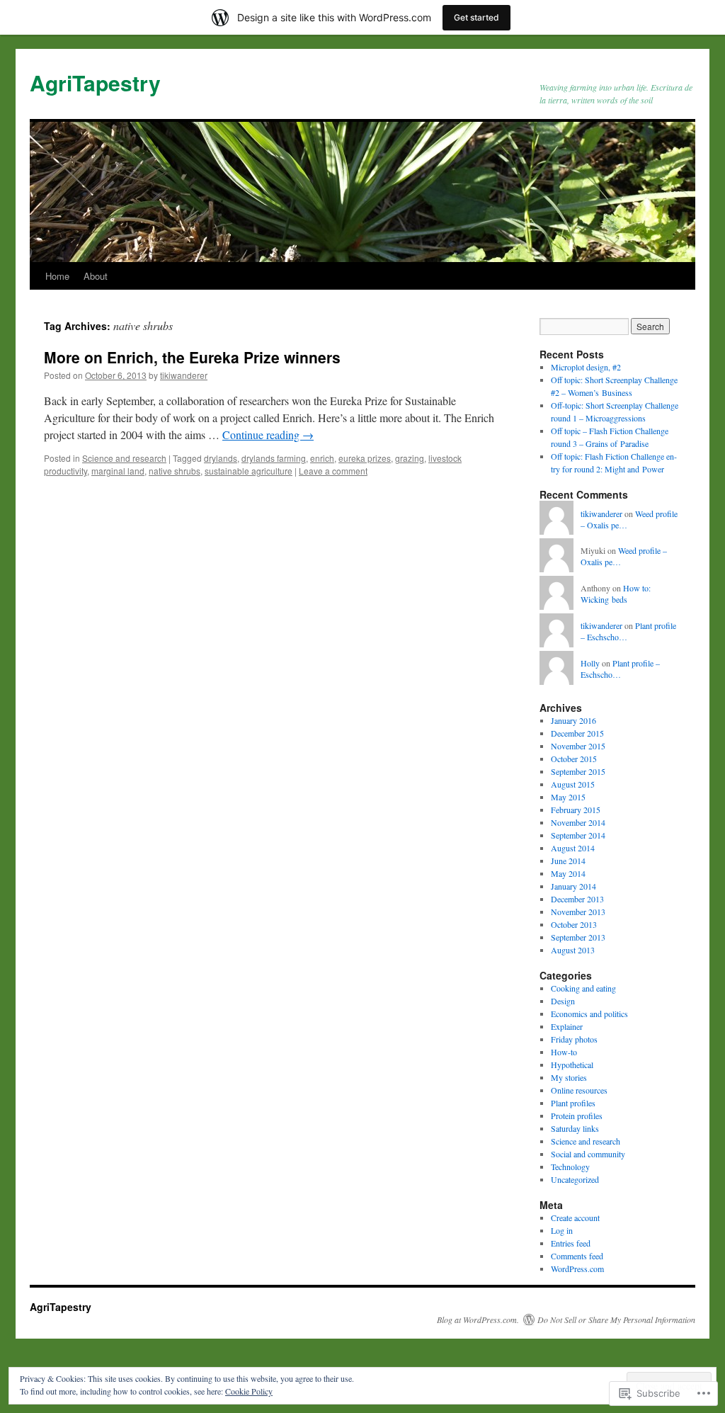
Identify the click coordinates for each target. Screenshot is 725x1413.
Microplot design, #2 (586, 367)
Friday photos (574, 1039)
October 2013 (574, 924)
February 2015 (575, 809)
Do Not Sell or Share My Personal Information (616, 1319)
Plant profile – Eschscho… (620, 669)
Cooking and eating (583, 988)
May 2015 (568, 796)
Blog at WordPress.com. (478, 1319)
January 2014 (573, 886)
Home (57, 276)
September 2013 (578, 937)
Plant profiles (573, 1102)
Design (563, 1000)
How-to (564, 1051)
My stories (569, 1077)
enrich (322, 458)
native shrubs (174, 471)
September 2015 (578, 771)
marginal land (117, 471)
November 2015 (578, 745)
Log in (562, 1230)
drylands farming (273, 458)
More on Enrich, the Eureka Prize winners (192, 357)
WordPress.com (577, 1268)
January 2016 (573, 720)
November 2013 (578, 911)
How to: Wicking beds (616, 594)
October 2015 (574, 758)
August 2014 (573, 847)
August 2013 (573, 949)
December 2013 (577, 898)
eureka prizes (364, 458)
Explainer (567, 1026)
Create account (575, 1217)
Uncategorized (575, 1179)
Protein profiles (577, 1115)
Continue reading (268, 434)
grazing (409, 458)
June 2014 (568, 860)
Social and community (588, 1153)
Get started (476, 17)
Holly (590, 663)
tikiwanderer (183, 375)
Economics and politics (589, 1013)
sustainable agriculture (248, 471)
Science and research (124, 458)
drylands (220, 458)
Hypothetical (572, 1064)
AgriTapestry (95, 82)
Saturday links (575, 1128)
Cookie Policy (249, 1391)
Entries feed (570, 1243)
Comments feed (577, 1255)
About (96, 276)
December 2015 (577, 733)
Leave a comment (333, 471)
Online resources (579, 1090)
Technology (570, 1166)
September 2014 (578, 835)
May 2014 (568, 873)
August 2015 (573, 784)
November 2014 (578, 822)
